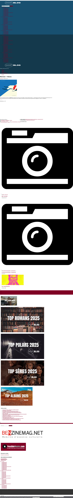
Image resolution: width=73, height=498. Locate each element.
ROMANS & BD (4, 72)
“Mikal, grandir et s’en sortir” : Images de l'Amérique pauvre (11, 414)
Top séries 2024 (5, 25)
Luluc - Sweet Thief (5, 413)
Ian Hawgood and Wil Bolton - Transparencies (9, 272)
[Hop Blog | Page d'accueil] (10, 4)
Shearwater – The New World (7, 410)
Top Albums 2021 (5, 10)
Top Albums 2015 (5, 15)
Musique (3, 74)
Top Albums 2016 (5, 14)
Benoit (2, 78)
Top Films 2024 (5, 17)
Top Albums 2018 (5, 13)
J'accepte (55, 496)
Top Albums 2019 (5, 11)
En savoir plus (61, 496)
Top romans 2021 (5, 33)
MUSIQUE (3, 70)
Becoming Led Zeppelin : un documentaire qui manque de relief (12, 419)
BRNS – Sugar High (4, 196)
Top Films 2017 (5, 23)
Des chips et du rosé (4, 459)
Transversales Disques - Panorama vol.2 (8, 417)
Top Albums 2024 (5, 8)
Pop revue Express (4, 458)
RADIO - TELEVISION (5, 73)
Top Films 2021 (5, 19)
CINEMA (3, 71)
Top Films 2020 (5, 20)
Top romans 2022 (5, 32)
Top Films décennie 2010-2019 (7, 49)
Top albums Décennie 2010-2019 (8, 12)
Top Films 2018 (5, 22)
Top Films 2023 (5, 18)
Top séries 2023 (5, 26)
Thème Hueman (13, 489)
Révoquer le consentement (36, 497)
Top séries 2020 (5, 28)
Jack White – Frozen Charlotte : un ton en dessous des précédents (12, 412)
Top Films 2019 (5, 21)
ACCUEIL (3, 69)
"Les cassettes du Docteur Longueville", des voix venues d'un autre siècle (13, 418)
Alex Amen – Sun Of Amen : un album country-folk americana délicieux (13, 416)
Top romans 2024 (5, 31)
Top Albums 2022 (5, 9)
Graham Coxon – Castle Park (7, 415)
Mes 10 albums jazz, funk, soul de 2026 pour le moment (10, 411)
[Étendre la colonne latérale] (0, 289)
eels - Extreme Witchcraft (6, 286)
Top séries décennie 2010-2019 (7, 29)
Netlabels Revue (3, 460)
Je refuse (58, 496)
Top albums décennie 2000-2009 (8, 16)
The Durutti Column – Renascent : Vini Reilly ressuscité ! (11, 409)
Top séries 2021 (5, 27)
